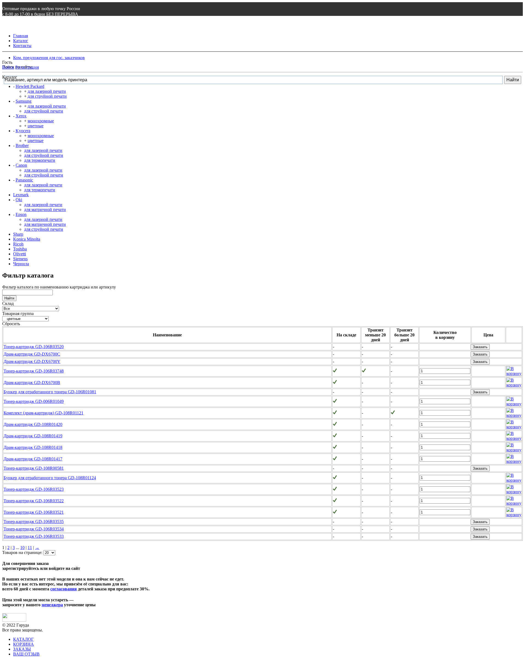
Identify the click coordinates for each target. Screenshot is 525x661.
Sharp (18, 234)
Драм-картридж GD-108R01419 (33, 436)
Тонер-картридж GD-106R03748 (34, 371)
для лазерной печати (47, 91)
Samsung (23, 101)
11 (30, 547)
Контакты (22, 45)
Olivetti (19, 254)
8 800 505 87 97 (21, 19)
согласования (63, 589)
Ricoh (18, 244)
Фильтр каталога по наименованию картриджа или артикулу (59, 287)
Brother (22, 145)
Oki (19, 199)
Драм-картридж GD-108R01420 (33, 424)
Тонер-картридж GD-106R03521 (34, 512)
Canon (21, 165)
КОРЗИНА (23, 644)
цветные (35, 125)
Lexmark (21, 194)
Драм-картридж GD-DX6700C (32, 354)
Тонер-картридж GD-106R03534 (34, 529)
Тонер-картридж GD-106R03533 (34, 536)
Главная (20, 35)
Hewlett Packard (30, 86)
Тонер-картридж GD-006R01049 (34, 401)
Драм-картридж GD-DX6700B (32, 382)
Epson (21, 214)
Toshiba (20, 249)
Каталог (20, 40)
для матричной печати (45, 209)
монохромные (41, 121)
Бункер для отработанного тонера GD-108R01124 (50, 477)
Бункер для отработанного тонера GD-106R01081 (50, 391)
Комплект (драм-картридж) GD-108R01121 (43, 413)
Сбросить (11, 323)
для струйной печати (47, 96)
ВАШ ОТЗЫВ (26, 654)
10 (22, 547)
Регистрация (27, 67)
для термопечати (39, 160)
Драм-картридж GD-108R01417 (33, 459)
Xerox (21, 116)
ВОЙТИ (10, 25)
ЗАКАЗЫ (22, 649)
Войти (8, 67)
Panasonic (24, 180)
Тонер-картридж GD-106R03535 (34, 521)
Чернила (21, 263)
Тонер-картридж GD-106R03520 (34, 346)
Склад (8, 303)
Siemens (20, 258)
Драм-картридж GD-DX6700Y (32, 361)
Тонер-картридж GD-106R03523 (34, 489)
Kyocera (23, 130)
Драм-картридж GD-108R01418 (33, 447)
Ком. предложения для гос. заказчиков (49, 57)
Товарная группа (18, 313)
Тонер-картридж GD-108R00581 (34, 468)
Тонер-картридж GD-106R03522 (34, 500)
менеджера (52, 604)
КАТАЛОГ (23, 639)
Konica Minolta (26, 239)
